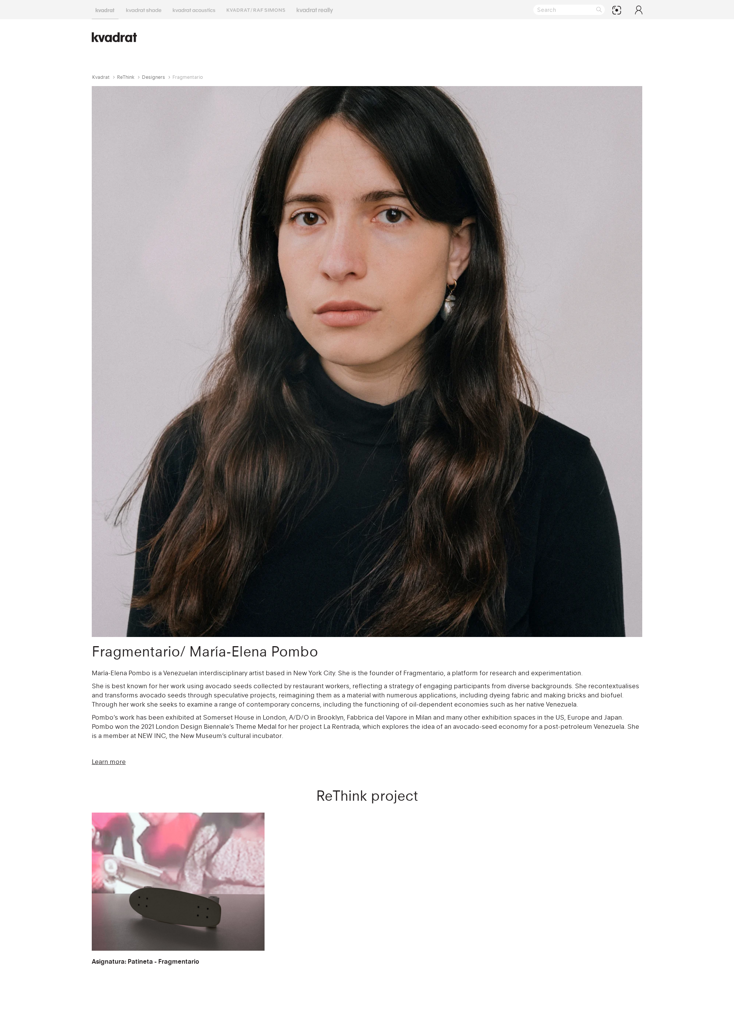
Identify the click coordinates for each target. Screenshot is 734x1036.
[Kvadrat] (105, 9)
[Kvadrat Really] (315, 9)
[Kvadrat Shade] (143, 9)
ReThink (126, 77)
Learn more (109, 762)
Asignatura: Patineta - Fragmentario (145, 961)
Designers (153, 77)
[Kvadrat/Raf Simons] (256, 9)
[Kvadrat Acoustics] (194, 9)
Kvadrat (101, 77)
